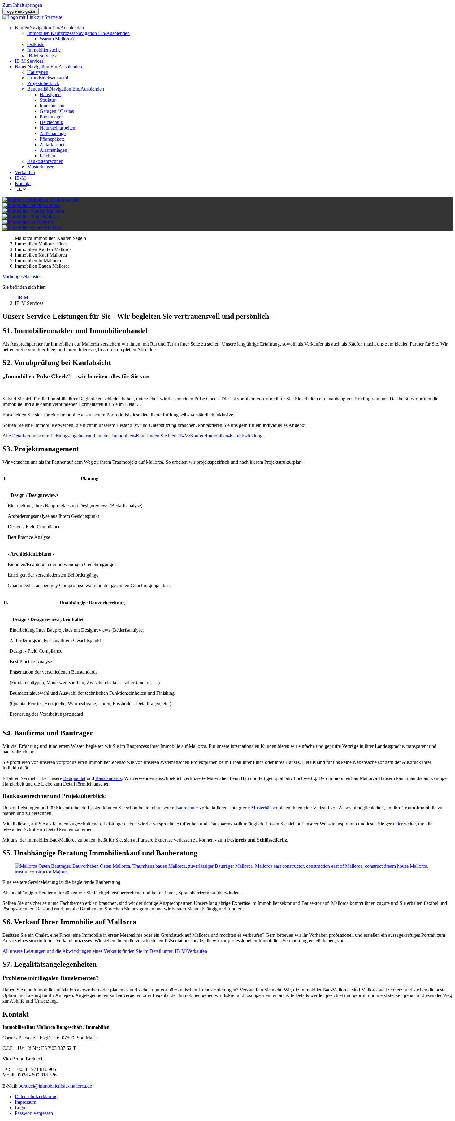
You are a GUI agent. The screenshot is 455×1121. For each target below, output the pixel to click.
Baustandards (108, 778)
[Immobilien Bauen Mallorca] (32, 227)
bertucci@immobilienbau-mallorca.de (55, 1086)
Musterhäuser (264, 807)
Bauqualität (74, 778)
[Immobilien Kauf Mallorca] (30, 216)
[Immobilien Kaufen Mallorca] (33, 211)
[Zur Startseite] (32, 17)
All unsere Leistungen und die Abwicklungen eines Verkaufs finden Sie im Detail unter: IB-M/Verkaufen (104, 951)
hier (399, 823)
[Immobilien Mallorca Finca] (31, 205)
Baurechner (187, 807)
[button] (13, 276)
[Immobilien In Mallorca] (28, 222)
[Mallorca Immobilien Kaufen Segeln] (40, 199)
